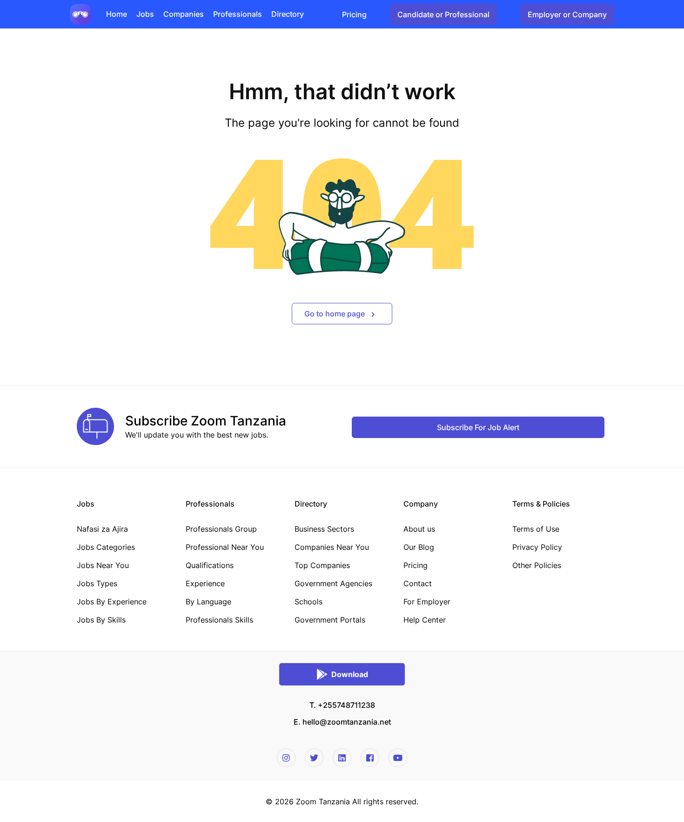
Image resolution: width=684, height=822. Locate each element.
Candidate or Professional (443, 14)
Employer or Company (567, 14)
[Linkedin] (342, 757)
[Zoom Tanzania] (80, 13)
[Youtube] (398, 757)
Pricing (354, 14)
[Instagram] (286, 757)
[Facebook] (370, 757)
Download (349, 674)
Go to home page (335, 313)
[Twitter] (314, 757)
